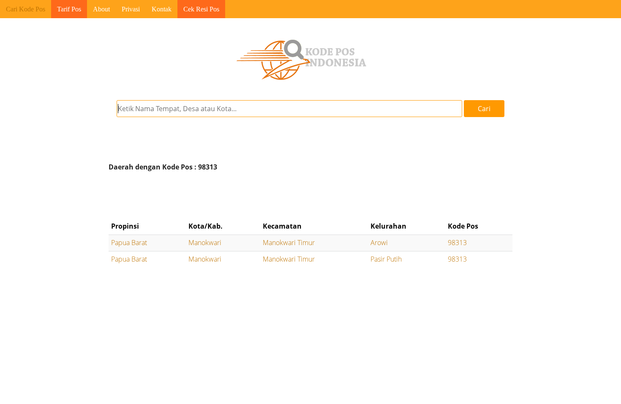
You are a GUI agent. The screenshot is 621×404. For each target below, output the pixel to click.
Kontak (162, 9)
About (101, 9)
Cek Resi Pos (201, 9)
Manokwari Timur (289, 242)
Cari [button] (484, 108)
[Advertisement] (310, 196)
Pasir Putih (386, 259)
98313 (457, 242)
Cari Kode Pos (25, 9)
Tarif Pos (69, 9)
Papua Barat (129, 242)
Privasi (131, 9)
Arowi (379, 242)
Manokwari (204, 242)
